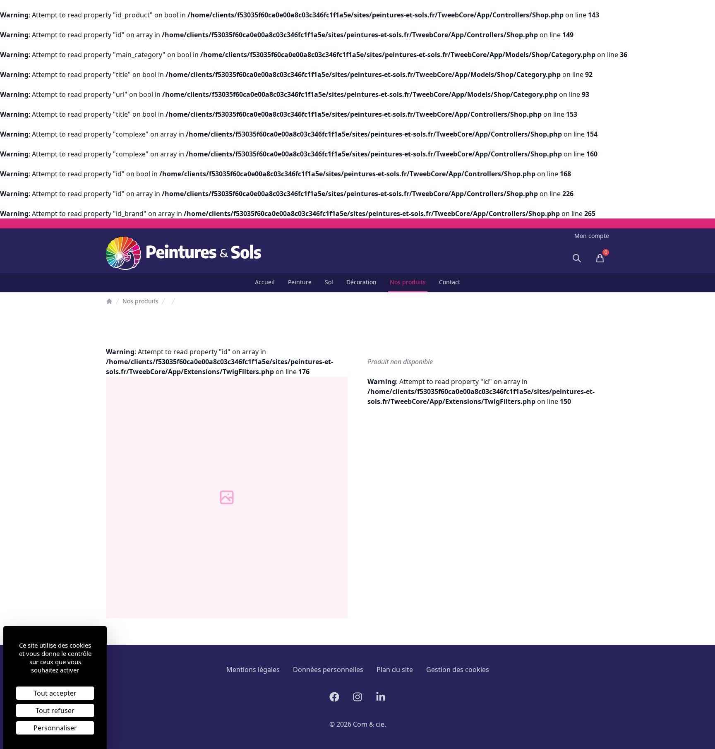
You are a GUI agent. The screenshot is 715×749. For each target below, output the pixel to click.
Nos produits (408, 282)
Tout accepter (55, 693)
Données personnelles (328, 669)
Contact (449, 282)
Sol (329, 282)
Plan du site (395, 669)
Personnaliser (55, 727)
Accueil (265, 282)
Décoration (361, 282)
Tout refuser (55, 710)
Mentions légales (253, 669)
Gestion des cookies (457, 669)
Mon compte (591, 236)
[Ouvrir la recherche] (577, 258)
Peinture (300, 282)
